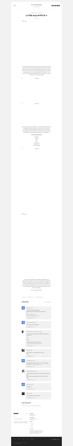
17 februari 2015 (31, 345)
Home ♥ (32, 426)
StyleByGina (36, 5)
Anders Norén (19, 443)
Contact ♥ (32, 424)
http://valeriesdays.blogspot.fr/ (36, 364)
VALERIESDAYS (29, 360)
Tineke (28, 350)
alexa (28, 393)
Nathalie (28, 384)
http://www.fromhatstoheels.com (33, 315)
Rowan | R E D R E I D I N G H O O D (33, 331)
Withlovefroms (30, 322)
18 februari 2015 (31, 366)
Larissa (28, 307)
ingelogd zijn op (28, 405)
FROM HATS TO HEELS (31, 314)
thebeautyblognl (30, 371)
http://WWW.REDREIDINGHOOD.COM (34, 343)
